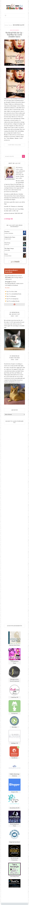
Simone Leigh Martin (9, 233)
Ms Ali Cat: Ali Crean (12, 64)
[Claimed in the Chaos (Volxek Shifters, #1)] (24, 238)
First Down (7, 243)
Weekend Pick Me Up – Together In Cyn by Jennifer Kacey (15, 34)
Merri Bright (8, 250)
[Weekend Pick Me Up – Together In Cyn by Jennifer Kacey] (14, 53)
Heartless (7, 231)
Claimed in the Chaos (10, 237)
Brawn (6, 254)
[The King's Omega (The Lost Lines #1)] (24, 249)
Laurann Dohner (8, 255)
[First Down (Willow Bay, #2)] (24, 244)
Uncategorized (14, 30)
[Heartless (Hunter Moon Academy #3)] (24, 232)
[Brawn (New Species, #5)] (24, 255)
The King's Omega (9, 248)
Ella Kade (7, 244)
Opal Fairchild (8, 238)
